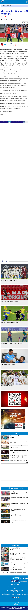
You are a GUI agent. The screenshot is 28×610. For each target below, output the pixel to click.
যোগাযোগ (16, 604)
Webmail (15, 592)
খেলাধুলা (9, 5)
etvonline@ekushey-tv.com (17, 590)
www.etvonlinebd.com (16, 583)
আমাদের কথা (5, 603)
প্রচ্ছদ (4, 5)
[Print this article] (22, 21)
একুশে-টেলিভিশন (14, 607)
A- (24, 21)
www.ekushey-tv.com (16, 584)
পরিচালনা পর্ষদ (12, 603)
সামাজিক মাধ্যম (19, 603)
